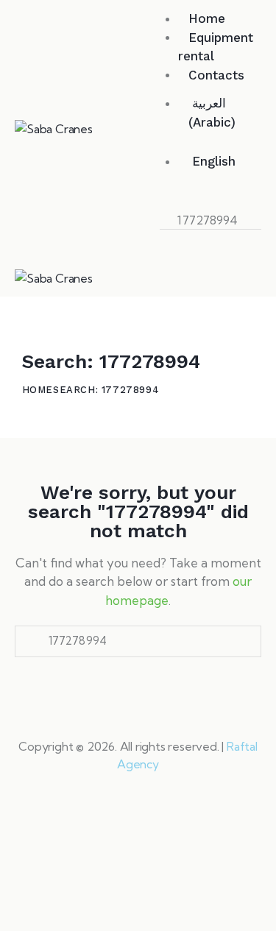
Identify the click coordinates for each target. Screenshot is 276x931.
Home (37, 389)
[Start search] (172, 239)
